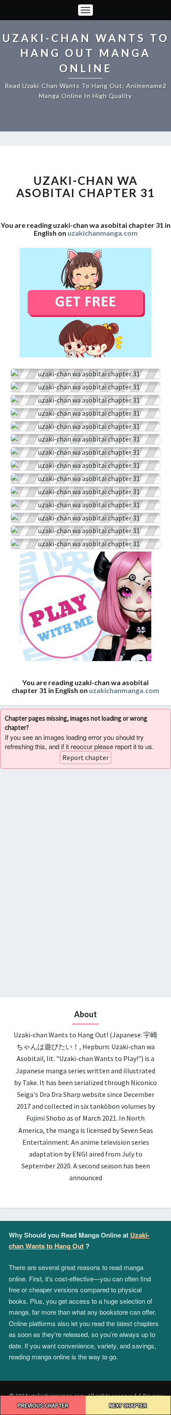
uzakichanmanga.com (103, 233)
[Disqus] (85, 881)
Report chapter (85, 757)
